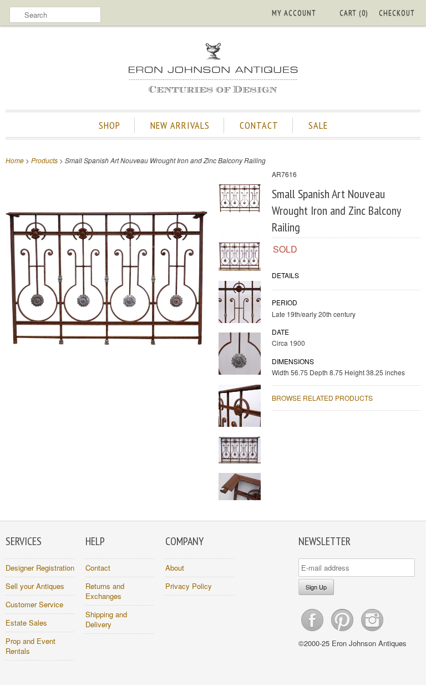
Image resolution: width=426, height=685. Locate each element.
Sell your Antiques (35, 586)
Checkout (397, 13)
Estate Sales (26, 622)
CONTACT (259, 125)
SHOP (109, 125)
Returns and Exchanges (104, 591)
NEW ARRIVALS (180, 125)
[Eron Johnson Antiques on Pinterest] (343, 631)
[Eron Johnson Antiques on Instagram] (372, 631)
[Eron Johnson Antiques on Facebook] (313, 631)
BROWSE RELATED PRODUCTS (322, 397)
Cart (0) (353, 13)
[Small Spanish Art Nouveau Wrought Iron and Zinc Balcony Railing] (106, 376)
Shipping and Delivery (106, 619)
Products (44, 160)
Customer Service (34, 604)
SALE (318, 125)
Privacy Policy (188, 586)
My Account (294, 13)
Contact (97, 567)
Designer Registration (40, 567)
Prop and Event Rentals (30, 646)
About (174, 567)
